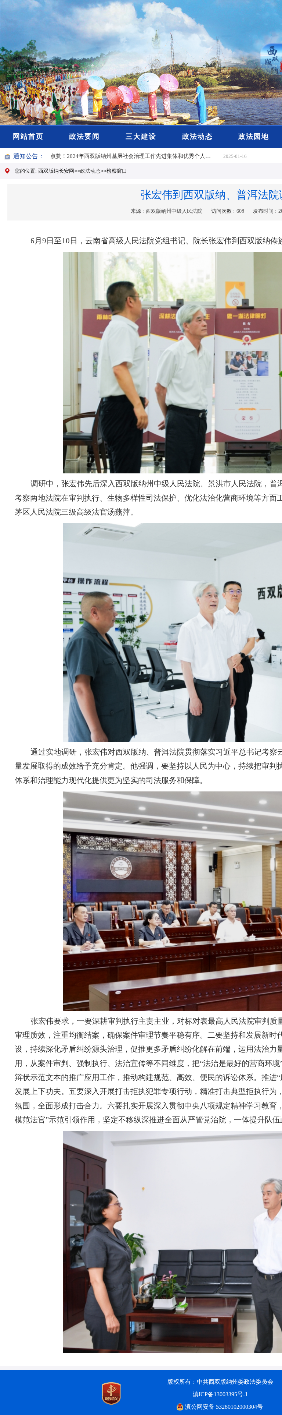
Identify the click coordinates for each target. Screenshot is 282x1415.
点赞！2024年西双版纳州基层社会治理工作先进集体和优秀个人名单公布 (136, 156)
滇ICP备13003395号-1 (220, 1394)
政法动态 (197, 136)
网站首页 (28, 136)
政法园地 (253, 136)
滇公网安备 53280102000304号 (224, 1407)
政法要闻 (84, 136)
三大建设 (141, 136)
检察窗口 (116, 171)
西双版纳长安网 (56, 171)
